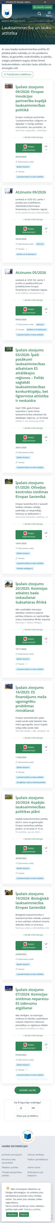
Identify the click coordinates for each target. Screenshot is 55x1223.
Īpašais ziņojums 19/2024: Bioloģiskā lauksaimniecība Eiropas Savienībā (32, 900)
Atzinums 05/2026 (31, 272)
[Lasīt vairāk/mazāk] (33, 137)
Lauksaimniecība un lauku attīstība (30, 177)
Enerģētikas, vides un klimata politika (31, 782)
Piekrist (24, 1214)
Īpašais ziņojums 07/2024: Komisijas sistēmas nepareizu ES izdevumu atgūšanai (32, 998)
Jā (21, 1108)
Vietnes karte (34, 1167)
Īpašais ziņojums (23, 167)
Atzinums (40, 244)
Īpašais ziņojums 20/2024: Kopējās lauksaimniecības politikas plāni (30, 804)
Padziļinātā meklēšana (19, 74)
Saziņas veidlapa (36, 1154)
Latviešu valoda (43, 7)
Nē (33, 1108)
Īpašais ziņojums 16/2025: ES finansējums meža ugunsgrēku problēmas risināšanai (31, 699)
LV (46, 146)
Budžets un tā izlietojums (26, 254)
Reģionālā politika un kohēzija (28, 259)
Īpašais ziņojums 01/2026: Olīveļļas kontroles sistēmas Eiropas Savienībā (32, 489)
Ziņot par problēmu (27, 1116)
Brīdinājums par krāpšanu (36, 1174)
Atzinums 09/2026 (31, 192)
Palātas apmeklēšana (38, 1159)
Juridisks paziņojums (12, 1154)
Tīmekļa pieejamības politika (12, 1174)
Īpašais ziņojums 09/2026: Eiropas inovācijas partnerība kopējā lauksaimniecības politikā (31, 98)
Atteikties (12, 1214)
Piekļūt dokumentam (28, 148)
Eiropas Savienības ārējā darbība (29, 674)
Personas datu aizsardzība (9, 1161)
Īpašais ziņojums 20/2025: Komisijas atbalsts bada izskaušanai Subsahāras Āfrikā (32, 593)
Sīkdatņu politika (10, 1167)
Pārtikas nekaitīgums (25, 568)
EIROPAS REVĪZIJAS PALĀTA (13, 21)
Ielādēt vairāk (27, 1090)
